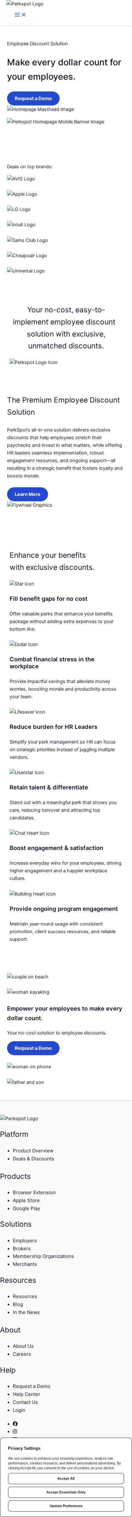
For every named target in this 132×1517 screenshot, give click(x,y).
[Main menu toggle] (20, 15)
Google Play (26, 1208)
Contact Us (25, 1402)
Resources (25, 1296)
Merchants (25, 1264)
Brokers (22, 1248)
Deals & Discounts (33, 1159)
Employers (25, 1241)
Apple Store (26, 1200)
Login (19, 1410)
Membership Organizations (43, 1256)
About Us (23, 1346)
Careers (22, 1354)
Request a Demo (33, 98)
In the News (26, 1312)
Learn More (27, 494)
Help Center (26, 1394)
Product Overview (33, 1151)
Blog (18, 1304)
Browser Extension (34, 1192)
